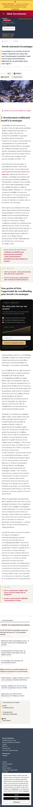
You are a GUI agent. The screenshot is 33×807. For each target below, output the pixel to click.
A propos (5, 766)
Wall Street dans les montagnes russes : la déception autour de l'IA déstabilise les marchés (15, 643)
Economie (15, 41)
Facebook (6, 77)
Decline (16, 798)
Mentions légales (7, 764)
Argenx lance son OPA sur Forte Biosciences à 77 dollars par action (12, 695)
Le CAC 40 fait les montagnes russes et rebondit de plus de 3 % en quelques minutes (14, 632)
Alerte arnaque (6, 768)
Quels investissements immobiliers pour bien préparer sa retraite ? (15, 259)
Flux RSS (5, 772)
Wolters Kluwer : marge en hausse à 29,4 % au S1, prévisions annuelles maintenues (15, 679)
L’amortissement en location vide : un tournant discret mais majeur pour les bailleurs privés (13, 653)
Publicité (4, 755)
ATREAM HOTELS (8, 708)
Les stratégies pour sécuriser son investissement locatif (12, 661)
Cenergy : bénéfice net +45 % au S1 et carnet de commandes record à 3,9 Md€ (14, 687)
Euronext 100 (6, 748)
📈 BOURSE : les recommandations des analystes (15, 625)
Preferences (16, 802)
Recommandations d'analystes (11, 742)
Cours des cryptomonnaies (10, 750)
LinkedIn (18, 73)
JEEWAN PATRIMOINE (10, 714)
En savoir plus (15, 9)
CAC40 (4, 744)
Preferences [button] (26, 791)
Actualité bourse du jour (9, 740)
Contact (4, 762)
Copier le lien (18, 77)
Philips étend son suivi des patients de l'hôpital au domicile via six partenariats (14, 670)
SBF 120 (4, 746)
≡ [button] (3, 13)
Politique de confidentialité (10, 770)
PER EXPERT (7, 720)
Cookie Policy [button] (15, 789)
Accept (16, 794)
